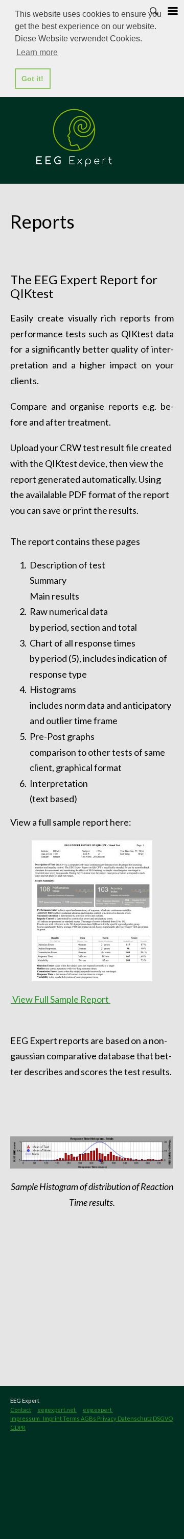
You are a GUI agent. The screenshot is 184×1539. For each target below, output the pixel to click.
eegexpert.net (57, 1409)
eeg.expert (98, 1409)
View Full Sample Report (60, 999)
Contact (20, 1409)
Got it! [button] (32, 79)
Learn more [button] (37, 52)
